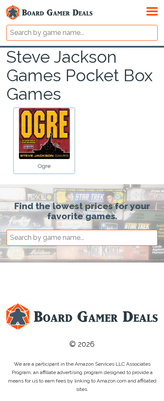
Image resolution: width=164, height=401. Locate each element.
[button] (152, 10)
